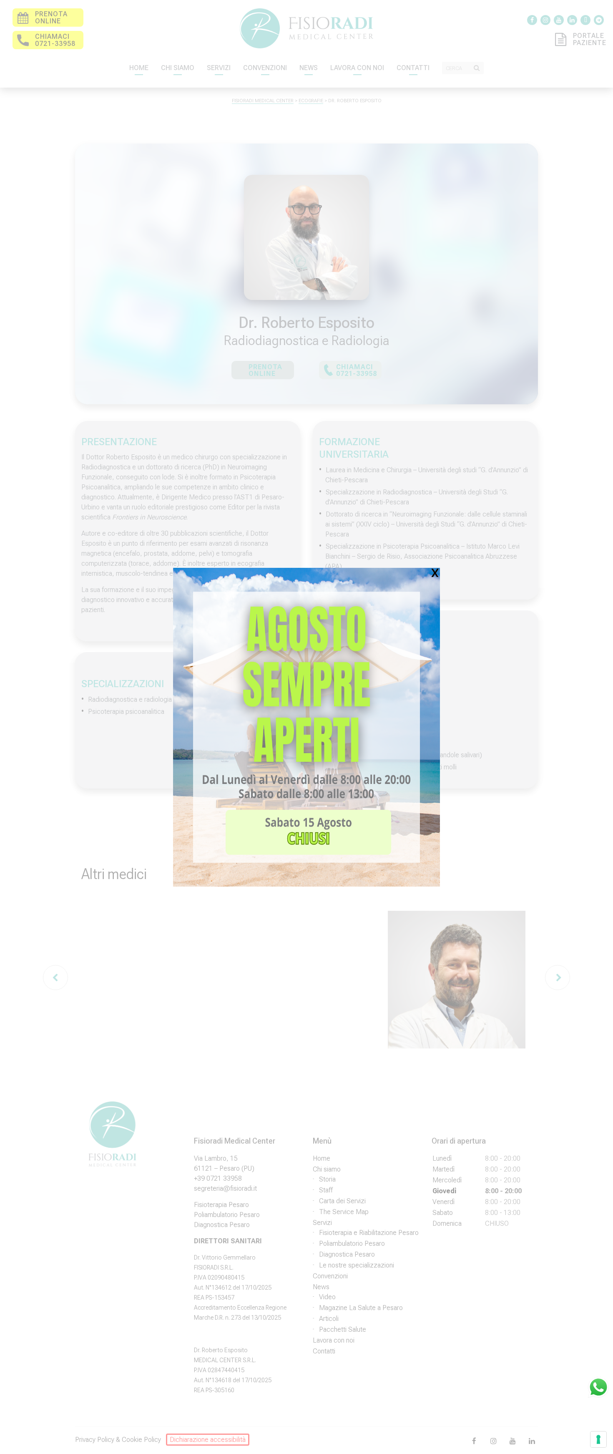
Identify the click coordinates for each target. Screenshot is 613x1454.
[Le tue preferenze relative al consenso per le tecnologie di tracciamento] (598, 1439)
